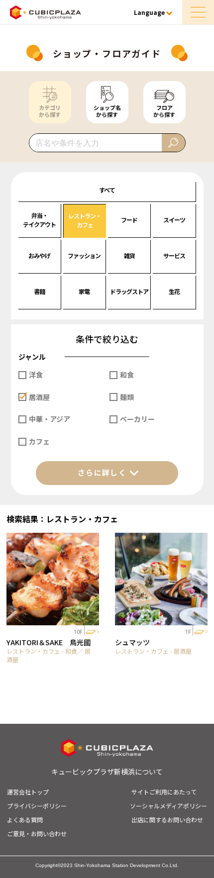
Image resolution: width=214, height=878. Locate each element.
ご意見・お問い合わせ (37, 833)
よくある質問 (25, 819)
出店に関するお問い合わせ (167, 819)
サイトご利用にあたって (164, 791)
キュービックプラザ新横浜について (107, 772)
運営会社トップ (28, 791)
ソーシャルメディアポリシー (168, 805)
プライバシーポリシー (37, 805)
